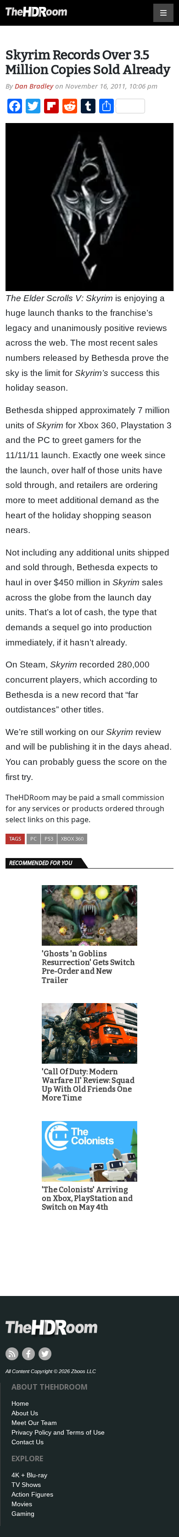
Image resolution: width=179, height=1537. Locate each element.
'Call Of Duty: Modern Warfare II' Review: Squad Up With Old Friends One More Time (88, 1085)
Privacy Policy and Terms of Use (58, 1432)
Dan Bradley (34, 85)
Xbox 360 (72, 838)
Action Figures (32, 1494)
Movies (21, 1504)
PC (33, 838)
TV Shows (26, 1484)
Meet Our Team (34, 1422)
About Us (24, 1413)
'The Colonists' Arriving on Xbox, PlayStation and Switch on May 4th (87, 1198)
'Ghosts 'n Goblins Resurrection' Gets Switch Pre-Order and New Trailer (88, 967)
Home (20, 1403)
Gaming (22, 1513)
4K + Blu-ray (29, 1475)
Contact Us (27, 1442)
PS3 (49, 838)
